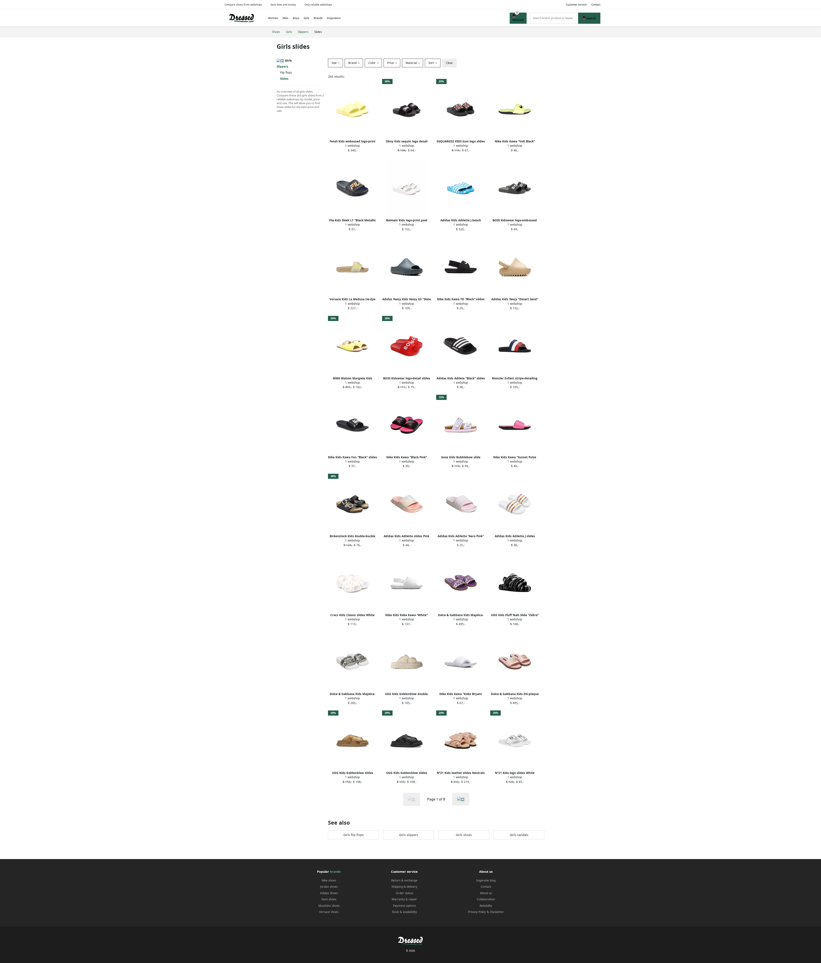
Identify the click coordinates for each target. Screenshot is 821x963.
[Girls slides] (460, 799)
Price (391, 63)
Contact (595, 4)
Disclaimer (497, 912)
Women (273, 18)
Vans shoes (328, 899)
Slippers (282, 66)
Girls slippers (408, 835)
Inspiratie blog (486, 880)
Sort (431, 63)
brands (335, 872)
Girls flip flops (353, 835)
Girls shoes (464, 835)
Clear (449, 63)
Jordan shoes (329, 887)
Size (335, 63)
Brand (352, 63)
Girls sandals (519, 835)
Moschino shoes (329, 906)
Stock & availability (404, 912)
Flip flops (286, 72)
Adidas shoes (329, 893)
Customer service (576, 4)
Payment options (404, 906)
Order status (404, 893)
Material (412, 63)
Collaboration (486, 899)
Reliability (486, 906)
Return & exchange (404, 880)
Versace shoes (328, 912)
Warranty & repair (404, 899)
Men (285, 18)
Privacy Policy (477, 912)
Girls (306, 18)
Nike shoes (329, 880)
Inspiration (334, 18)
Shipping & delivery (404, 887)
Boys (296, 18)
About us (486, 893)
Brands (318, 18)
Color (372, 63)
